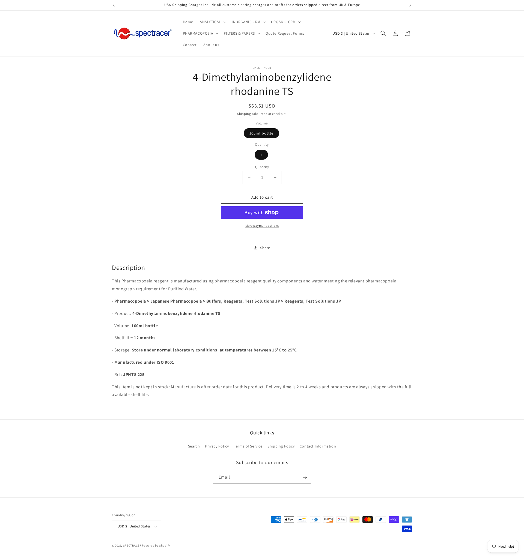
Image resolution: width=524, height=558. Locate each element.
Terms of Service (248, 446)
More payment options (262, 225)
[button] (212, 22)
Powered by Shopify (156, 545)
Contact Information (318, 446)
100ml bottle (261, 133)
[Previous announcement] (114, 5)
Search (194, 446)
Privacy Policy (217, 446)
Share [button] (265, 247)
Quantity (262, 167)
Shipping (244, 114)
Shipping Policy (280, 446)
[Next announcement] (410, 5)
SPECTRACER (132, 545)
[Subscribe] (305, 477)
